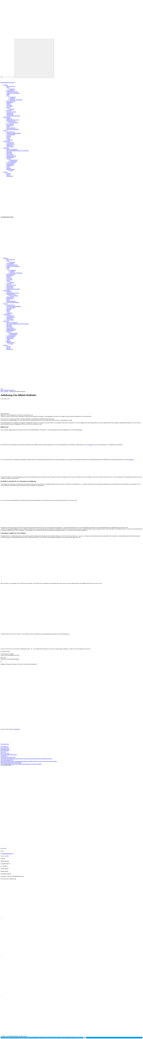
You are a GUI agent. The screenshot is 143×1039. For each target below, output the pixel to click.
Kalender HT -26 (11, 131)
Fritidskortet (12, 89)
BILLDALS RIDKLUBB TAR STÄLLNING (18, 150)
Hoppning (9, 136)
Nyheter (6, 391)
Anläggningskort (10, 144)
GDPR (8, 166)
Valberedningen (13, 161)
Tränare (8, 126)
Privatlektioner (10, 102)
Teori (8, 95)
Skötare (8, 107)
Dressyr (8, 137)
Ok (84, 1037)
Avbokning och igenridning (13, 93)
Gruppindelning (10, 90)
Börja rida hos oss (11, 86)
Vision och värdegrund (12, 149)
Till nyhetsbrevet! (5, 744)
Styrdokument (10, 165)
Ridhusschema (10, 125)
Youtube (90, 444)
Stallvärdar (9, 110)
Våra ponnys (10, 106)
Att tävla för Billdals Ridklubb (14, 133)
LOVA (11, 170)
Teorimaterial (13, 97)
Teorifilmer (12, 98)
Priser (8, 87)
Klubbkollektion (10, 157)
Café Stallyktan (10, 142)
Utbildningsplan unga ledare (13, 115)
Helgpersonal (10, 176)
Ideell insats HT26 (11, 101)
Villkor (8, 94)
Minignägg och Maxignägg (16, 99)
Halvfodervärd (10, 114)
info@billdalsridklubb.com (7, 853)
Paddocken (9, 118)
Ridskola (6, 85)
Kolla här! (131, 459)
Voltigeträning (10, 113)
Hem (2, 391)
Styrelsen (9, 158)
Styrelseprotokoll (14, 160)
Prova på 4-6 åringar (11, 111)
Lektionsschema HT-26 (12, 91)
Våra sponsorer (10, 154)
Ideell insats (9, 153)
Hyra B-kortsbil (10, 123)
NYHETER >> (4, 756)
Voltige (8, 138)
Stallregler (12, 109)
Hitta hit (8, 174)
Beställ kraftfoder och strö (13, 119)
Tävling (5, 130)
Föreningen (6, 148)
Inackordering (7, 117)
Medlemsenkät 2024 (11, 156)
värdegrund (16, 729)
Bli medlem (9, 152)
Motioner (9, 168)
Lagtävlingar (10, 140)
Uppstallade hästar (11, 121)
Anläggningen (7, 141)
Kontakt (5, 172)
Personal (9, 173)
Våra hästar (9, 105)
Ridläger (9, 103)
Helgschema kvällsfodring (13, 129)
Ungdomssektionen (11, 162)
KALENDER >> (5, 746)
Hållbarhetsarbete (11, 169)
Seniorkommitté (10, 164)
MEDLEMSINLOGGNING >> (8, 82)
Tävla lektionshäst (11, 134)
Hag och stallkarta (14, 122)
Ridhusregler (10, 145)
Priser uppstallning (11, 127)
